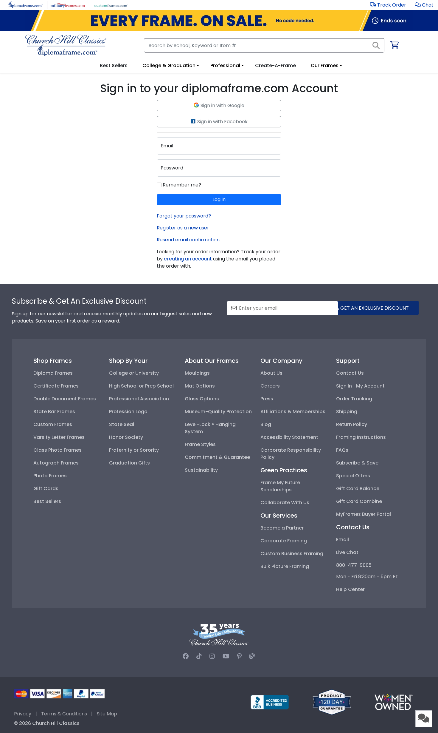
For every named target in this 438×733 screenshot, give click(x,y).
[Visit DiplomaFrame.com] (25, 4)
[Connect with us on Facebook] (186, 656)
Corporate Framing (283, 540)
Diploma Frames (53, 373)
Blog (265, 424)
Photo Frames (50, 475)
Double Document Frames (64, 398)
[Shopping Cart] (394, 46)
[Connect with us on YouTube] (226, 656)
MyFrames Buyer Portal (363, 514)
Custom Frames (52, 424)
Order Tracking (354, 398)
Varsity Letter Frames (59, 437)
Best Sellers (47, 501)
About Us (271, 373)
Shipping (346, 411)
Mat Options (200, 385)
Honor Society (126, 437)
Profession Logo (128, 411)
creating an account (188, 258)
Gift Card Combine (359, 501)
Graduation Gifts (129, 462)
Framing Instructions (361, 437)
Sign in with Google (221, 105)
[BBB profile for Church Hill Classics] (270, 701)
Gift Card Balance (357, 488)
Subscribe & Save (357, 462)
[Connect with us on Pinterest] (239, 656)
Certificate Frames (56, 385)
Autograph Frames (56, 462)
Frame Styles (200, 444)
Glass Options (202, 398)
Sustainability (201, 470)
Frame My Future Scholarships (280, 486)
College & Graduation (168, 65)
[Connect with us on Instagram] (212, 656)
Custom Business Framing (291, 553)
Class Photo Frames (57, 450)
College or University (134, 373)
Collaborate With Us (284, 502)
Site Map (107, 713)
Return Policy (351, 424)
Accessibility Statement (289, 437)
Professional (225, 65)
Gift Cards (45, 488)
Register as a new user (183, 227)
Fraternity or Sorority (134, 450)
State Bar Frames (54, 411)
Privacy (22, 713)
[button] (424, 4)
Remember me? (181, 184)
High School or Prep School (141, 385)
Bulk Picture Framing (284, 566)
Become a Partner (282, 527)
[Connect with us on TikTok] (199, 656)
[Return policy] (332, 701)
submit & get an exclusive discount (363, 308)
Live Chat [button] (347, 552)
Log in (219, 199)
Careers (270, 385)
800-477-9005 (354, 565)
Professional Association (139, 398)
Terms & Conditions (64, 713)
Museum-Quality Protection (218, 411)
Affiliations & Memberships (292, 411)
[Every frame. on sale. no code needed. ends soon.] (219, 20)
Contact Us (350, 373)
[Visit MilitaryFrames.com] (68, 4)
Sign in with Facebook (222, 121)
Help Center (350, 589)
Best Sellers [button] (114, 65)
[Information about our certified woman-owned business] (394, 701)
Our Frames (324, 65)
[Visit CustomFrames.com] (111, 4)
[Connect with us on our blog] (252, 656)
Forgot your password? (184, 215)
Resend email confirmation (188, 239)
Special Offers (353, 475)
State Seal (121, 424)
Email (342, 539)
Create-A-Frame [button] (275, 65)
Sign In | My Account (360, 385)
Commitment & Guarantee (217, 457)
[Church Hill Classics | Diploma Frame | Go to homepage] (65, 45)
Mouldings (197, 373)
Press (266, 398)
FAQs (342, 450)
